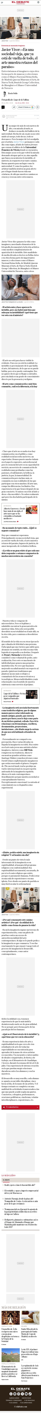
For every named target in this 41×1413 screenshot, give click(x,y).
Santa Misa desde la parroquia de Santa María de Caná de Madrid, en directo (29, 1333)
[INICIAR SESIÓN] (38, 2)
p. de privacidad (29, 1400)
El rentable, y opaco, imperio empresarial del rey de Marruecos (21, 1192)
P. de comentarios (26, 1403)
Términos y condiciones (14, 1400)
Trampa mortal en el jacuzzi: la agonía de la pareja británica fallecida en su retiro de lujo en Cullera (21, 1211)
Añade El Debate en (24, 107)
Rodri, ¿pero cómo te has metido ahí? (19, 1185)
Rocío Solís (12, 93)
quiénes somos (14, 1398)
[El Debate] (20, 2)
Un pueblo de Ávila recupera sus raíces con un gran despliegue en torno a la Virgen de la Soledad (10, 1335)
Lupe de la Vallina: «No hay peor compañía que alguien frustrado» (15, 696)
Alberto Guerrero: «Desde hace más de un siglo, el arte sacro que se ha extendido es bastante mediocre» (14, 514)
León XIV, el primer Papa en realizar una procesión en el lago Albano (29, 1353)
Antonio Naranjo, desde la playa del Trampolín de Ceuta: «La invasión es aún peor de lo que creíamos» (21, 1201)
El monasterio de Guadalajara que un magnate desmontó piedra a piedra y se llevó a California (10, 1372)
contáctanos (26, 1398)
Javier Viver (18, 142)
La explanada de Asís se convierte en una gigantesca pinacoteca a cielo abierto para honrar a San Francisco (30, 1372)
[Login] (38, 2)
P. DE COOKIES (13, 1403)
